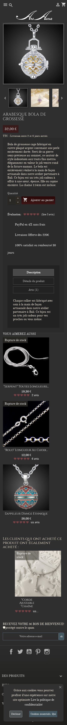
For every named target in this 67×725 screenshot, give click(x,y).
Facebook (11, 651)
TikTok (33, 660)
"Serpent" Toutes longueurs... (26, 386)
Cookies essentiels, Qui (43, 714)
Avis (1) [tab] (33, 289)
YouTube (29, 651)
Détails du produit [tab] (33, 281)
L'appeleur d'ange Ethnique (26, 514)
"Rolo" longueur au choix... (26, 450)
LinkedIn (56, 651)
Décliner (16, 714)
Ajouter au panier (38, 199)
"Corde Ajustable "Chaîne (26, 603)
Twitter (20, 651)
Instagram (47, 651)
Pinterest (38, 651)
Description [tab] (34, 272)
